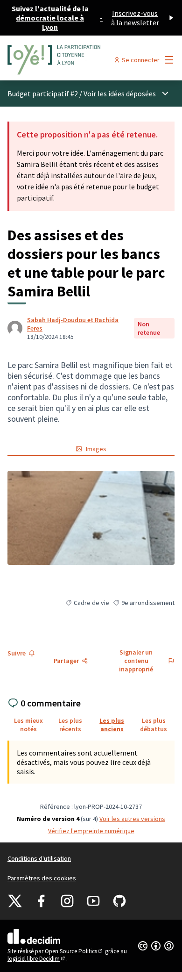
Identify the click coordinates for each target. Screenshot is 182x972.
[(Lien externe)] (91, 518)
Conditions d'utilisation (39, 858)
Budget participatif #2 (42, 93)
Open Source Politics (74, 951)
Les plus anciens (111, 724)
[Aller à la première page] (69, 60)
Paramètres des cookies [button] (41, 878)
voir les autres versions (132, 818)
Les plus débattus (153, 724)
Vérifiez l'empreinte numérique (91, 831)
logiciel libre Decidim (36, 959)
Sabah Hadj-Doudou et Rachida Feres (73, 324)
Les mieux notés (28, 724)
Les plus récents (70, 724)
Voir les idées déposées (120, 93)
